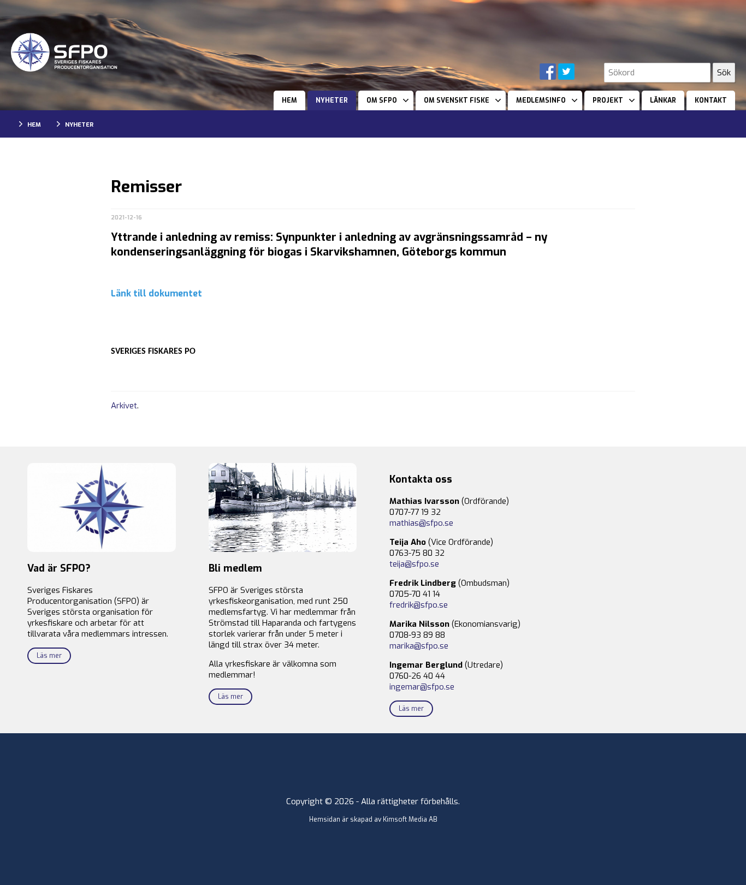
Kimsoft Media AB (410, 819)
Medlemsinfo (541, 100)
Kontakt (711, 100)
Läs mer (49, 655)
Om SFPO (381, 100)
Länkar (663, 100)
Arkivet (124, 405)
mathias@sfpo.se (421, 523)
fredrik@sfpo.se (418, 604)
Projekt (608, 100)
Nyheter (332, 100)
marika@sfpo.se (418, 645)
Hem (289, 100)
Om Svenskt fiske (456, 100)
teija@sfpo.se (414, 564)
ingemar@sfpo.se (421, 686)
